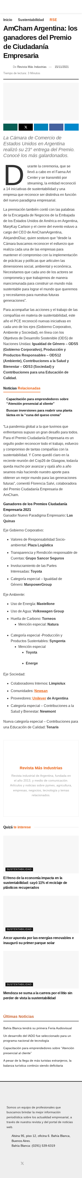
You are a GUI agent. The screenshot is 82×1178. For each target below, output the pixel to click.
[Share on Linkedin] (41, 127)
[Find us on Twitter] (22, 1163)
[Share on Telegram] (72, 127)
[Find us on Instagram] (15, 1163)
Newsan (41, 691)
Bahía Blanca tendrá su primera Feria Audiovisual (37, 1028)
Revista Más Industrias (32, 66)
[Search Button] (77, 6)
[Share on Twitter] (26, 127)
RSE (53, 20)
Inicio (7, 20)
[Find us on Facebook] (8, 1163)
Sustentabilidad (31, 20)
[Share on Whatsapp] (10, 127)
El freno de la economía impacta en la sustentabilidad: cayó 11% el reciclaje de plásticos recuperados (35, 883)
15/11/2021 (62, 66)
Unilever (39, 698)
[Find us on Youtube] (29, 1163)
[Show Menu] (5, 6)
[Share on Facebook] (56, 127)
